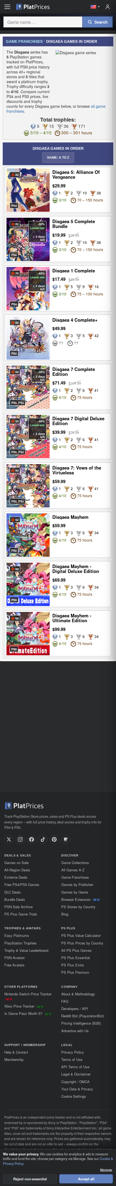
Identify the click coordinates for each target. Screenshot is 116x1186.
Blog (64, 914)
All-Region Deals (17, 869)
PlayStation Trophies (20, 943)
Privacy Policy (72, 1052)
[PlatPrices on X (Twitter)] (8, 839)
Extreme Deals (16, 877)
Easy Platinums (16, 935)
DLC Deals (12, 892)
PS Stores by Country (78, 906)
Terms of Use (71, 1059)
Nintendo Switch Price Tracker (28, 996)
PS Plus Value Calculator (81, 935)
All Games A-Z (72, 869)
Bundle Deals (14, 899)
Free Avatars (14, 964)
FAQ (64, 1001)
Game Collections (75, 862)
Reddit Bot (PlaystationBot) (82, 1015)
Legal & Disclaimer (76, 1074)
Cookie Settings (73, 1096)
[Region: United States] (95, 6)
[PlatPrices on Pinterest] (54, 839)
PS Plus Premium (75, 972)
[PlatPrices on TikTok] (42, 839)
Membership (13, 1059)
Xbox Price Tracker (23, 1006)
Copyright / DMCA (75, 1081)
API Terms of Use (75, 1066)
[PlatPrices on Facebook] (31, 839)
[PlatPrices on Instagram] (20, 839)
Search (101, 22)
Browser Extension (80, 899)
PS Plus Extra (72, 964)
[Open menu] (7, 6)
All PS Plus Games (76, 950)
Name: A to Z (58, 157)
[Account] (107, 6)
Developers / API (74, 1008)
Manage (106, 1170)
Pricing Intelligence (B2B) (81, 1023)
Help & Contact (16, 1052)
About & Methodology (78, 993)
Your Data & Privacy (77, 1088)
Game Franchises (24, 41)
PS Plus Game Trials (20, 914)
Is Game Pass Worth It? (27, 1013)
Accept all (86, 1178)
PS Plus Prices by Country (82, 943)
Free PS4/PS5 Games (21, 884)
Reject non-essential (30, 1178)
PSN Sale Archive (18, 906)
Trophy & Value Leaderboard (26, 950)
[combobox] (42, 22)
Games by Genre (74, 892)
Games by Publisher (77, 884)
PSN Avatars (14, 957)
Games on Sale (16, 862)
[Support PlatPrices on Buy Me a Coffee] (65, 839)
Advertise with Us (75, 1030)
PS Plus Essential (75, 957)
